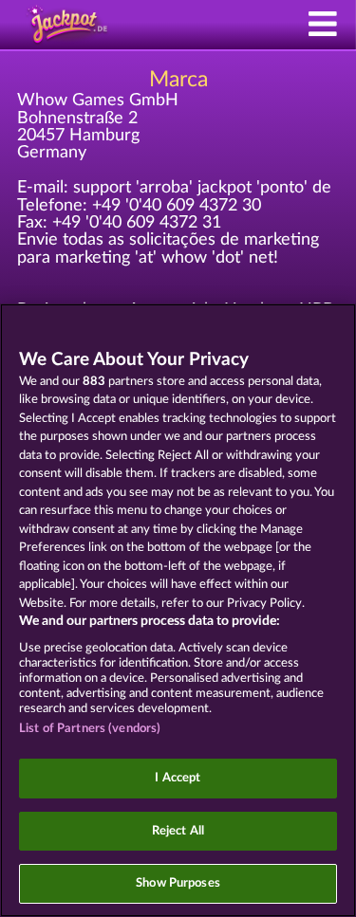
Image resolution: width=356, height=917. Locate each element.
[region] (178, 610)
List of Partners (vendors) (89, 729)
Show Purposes (178, 883)
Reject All (178, 831)
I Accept (177, 778)
